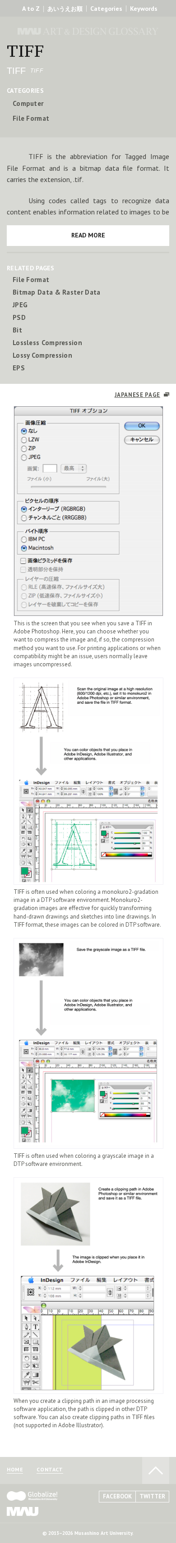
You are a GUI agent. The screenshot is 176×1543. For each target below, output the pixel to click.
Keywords (143, 8)
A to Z (31, 8)
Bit (17, 330)
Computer (28, 103)
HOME (15, 1470)
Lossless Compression (47, 342)
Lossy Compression (42, 355)
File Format (31, 118)
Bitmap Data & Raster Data (57, 292)
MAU (22, 1511)
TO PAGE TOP (155, 1470)
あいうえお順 (65, 9)
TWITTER (152, 1496)
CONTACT (50, 1470)
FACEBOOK (117, 1496)
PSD (19, 317)
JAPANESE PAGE (137, 395)
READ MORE (88, 235)
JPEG (20, 304)
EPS (19, 368)
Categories (106, 8)
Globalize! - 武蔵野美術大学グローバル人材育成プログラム (32, 1496)
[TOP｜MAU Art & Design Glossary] (88, 18)
